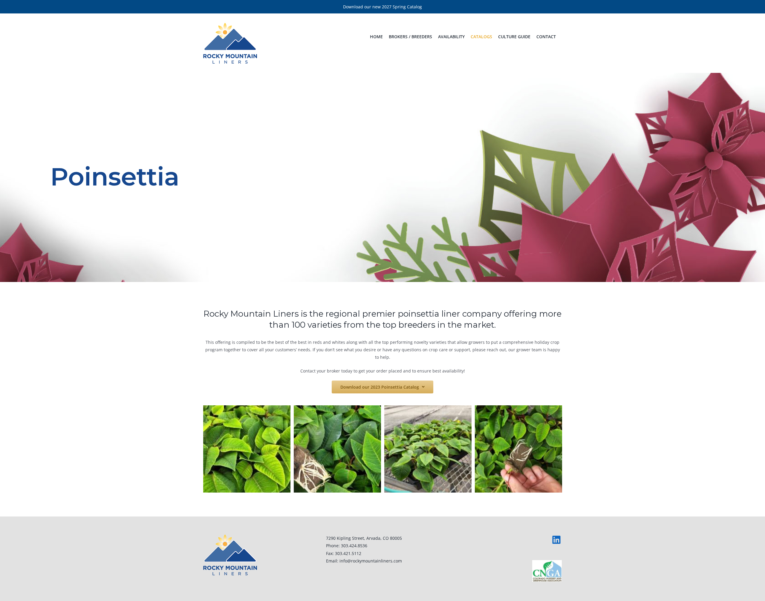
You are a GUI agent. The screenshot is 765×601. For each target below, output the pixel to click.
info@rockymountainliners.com (370, 561)
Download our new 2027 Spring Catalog (382, 7)
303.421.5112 (348, 553)
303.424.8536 (354, 545)
